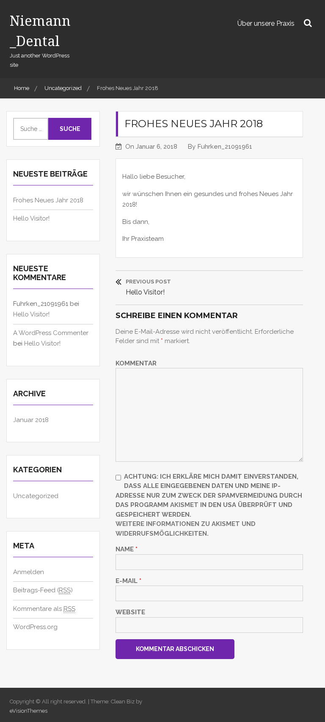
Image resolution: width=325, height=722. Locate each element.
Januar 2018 (31, 420)
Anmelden (28, 572)
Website (130, 612)
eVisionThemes (28, 711)
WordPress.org (35, 627)
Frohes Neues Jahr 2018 (48, 200)
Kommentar (136, 363)
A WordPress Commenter (50, 333)
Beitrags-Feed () (43, 590)
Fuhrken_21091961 (224, 146)
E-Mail (128, 581)
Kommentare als (44, 609)
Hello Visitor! (31, 218)
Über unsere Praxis (266, 23)
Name (127, 549)
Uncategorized (35, 496)
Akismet (184, 505)
